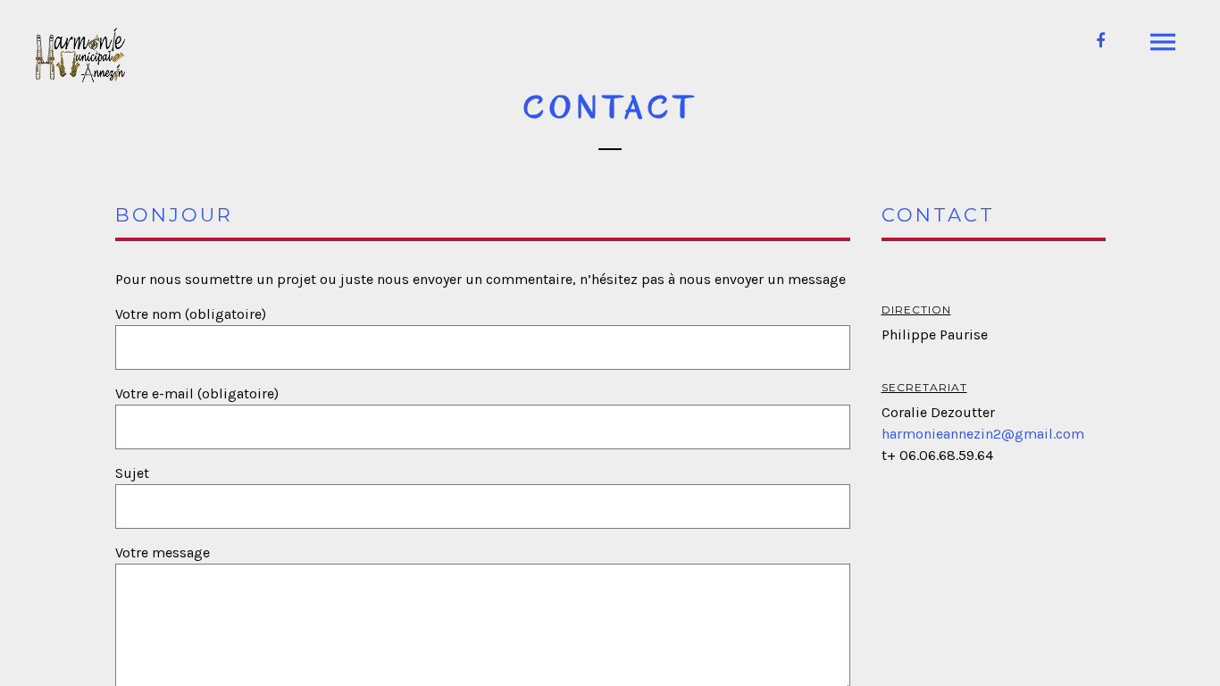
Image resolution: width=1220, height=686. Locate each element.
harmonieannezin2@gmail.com (983, 433)
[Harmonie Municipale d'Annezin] (80, 55)
